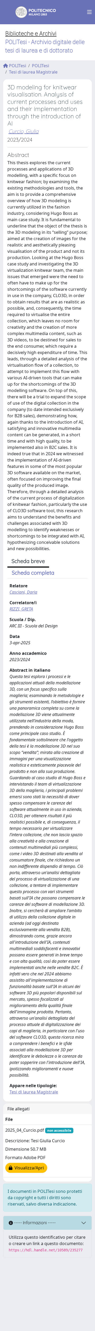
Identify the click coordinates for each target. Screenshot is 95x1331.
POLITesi (17, 66)
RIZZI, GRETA (21, 609)
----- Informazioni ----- (34, 1222)
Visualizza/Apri (28, 1168)
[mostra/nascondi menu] (89, 12)
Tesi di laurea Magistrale (33, 72)
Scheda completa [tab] (33, 572)
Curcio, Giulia (23, 131)
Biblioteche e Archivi (30, 33)
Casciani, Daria (23, 592)
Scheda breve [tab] (28, 561)
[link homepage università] (32, 12)
